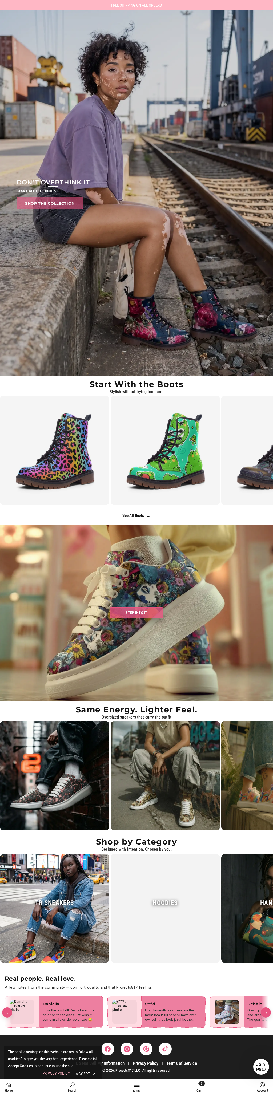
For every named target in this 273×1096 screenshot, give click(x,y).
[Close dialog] (170, 491)
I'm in (136, 580)
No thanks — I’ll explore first (136, 597)
